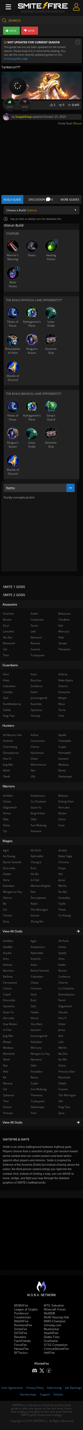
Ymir (34, 1113)
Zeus (61, 1113)
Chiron (35, 747)
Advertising (54, 1388)
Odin (34, 1065)
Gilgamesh (65, 1006)
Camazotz (37, 620)
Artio (61, 959)
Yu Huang (64, 915)
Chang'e (36, 862)
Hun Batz (36, 1024)
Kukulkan (36, 1042)
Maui (61, 704)
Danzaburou (66, 994)
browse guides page (16, 58)
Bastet (62, 970)
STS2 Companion (55, 1345)
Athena (63, 674)
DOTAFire (20, 1333)
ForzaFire (20, 1345)
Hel (60, 874)
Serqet (62, 643)
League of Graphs (26, 1309)
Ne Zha (63, 1054)
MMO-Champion (54, 1321)
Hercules (64, 807)
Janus (61, 1030)
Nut (33, 770)
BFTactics (21, 1352)
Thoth (62, 910)
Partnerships (28, 1394)
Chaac (35, 983)
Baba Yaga (65, 856)
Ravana (35, 643)
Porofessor (21, 1313)
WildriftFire (21, 1321)
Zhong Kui (37, 921)
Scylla (34, 1083)
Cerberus (64, 977)
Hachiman (37, 753)
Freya (61, 868)
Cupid (62, 747)
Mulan (62, 813)
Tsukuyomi (37, 1101)
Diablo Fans (52, 1337)
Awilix (62, 965)
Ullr (60, 1101)
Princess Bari (66, 1071)
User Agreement (12, 1388)
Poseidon (36, 1071)
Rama (34, 1077)
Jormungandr (39, 1036)
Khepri (62, 698)
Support (45, 1394)
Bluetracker (51, 1329)
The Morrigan (67, 1095)
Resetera (20, 1337)
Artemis (36, 959)
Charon (63, 983)
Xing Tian (64, 1107)
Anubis (62, 850)
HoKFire (49, 1352)
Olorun (77, 123)
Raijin (34, 904)
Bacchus (36, 680)
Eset (33, 1000)
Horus (35, 1018)
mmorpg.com (52, 1325)
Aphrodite (37, 953)
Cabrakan (37, 977)
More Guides (70, 200)
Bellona (63, 796)
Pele (61, 637)
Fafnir (34, 692)
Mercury (36, 1048)
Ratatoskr (64, 1077)
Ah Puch (63, 941)
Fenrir (62, 1000)
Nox (33, 892)
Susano (63, 1089)
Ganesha (64, 692)
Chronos (36, 988)
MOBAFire (21, 1305)
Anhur (62, 947)
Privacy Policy (35, 1388)
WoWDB (49, 1313)
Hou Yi (62, 1018)
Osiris (62, 1065)
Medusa (63, 765)
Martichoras (38, 765)
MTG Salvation (54, 1305)
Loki (60, 1042)
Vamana (36, 831)
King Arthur (38, 813)
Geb (33, 1006)
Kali (60, 1036)
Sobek (62, 1083)
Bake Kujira (65, 680)
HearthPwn (51, 1333)
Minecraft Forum (55, 1309)
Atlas (34, 965)
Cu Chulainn (66, 988)
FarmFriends (22, 1341)
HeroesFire (21, 1349)
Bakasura (64, 614)
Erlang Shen (66, 801)
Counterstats (22, 1317)
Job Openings (73, 1388)
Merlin (62, 1048)
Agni (33, 941)
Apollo (62, 953)
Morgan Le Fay (40, 1054)
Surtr (61, 825)
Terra (61, 710)
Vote (10, 107)
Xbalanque (37, 1107)
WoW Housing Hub (56, 1317)
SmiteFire (20, 1329)
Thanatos (37, 1095)
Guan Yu (36, 807)
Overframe (51, 1341)
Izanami (36, 1030)
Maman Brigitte (41, 886)
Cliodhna (64, 620)
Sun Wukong (39, 1089)
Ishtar (62, 1024)
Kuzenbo (36, 704)
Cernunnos (38, 741)
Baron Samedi (40, 970)
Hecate (63, 1012)
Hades (35, 1012)
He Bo (35, 874)
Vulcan (35, 915)
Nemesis (36, 1059)
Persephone (38, 898)
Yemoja (35, 716)
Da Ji (33, 994)
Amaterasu (38, 947)
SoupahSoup (23, 117)
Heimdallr (64, 753)
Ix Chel (35, 880)
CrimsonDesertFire (56, 1349)
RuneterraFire (23, 1325)
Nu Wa (62, 1059)
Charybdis (64, 741)
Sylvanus (36, 710)
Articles (58, 1394)
